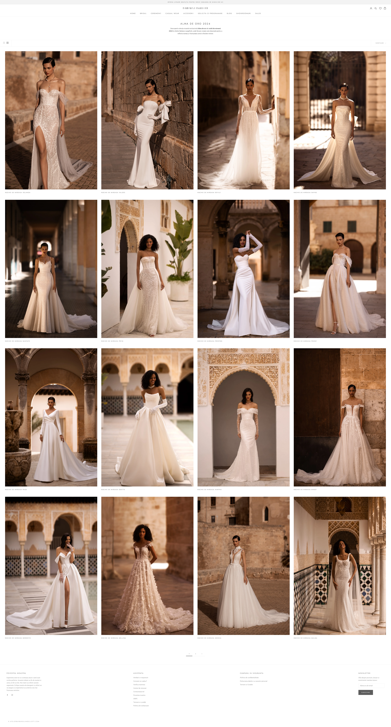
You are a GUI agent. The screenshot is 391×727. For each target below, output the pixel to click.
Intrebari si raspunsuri (140, 678)
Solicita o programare (210, 13)
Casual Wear (172, 13)
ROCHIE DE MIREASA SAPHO (305, 192)
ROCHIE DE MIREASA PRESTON (210, 341)
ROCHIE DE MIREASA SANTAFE (17, 341)
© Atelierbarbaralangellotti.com (23, 721)
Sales (258, 13)
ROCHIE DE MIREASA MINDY (305, 490)
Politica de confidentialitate (249, 678)
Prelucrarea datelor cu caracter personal (253, 681)
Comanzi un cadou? (140, 681)
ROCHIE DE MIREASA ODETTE (113, 490)
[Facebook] (7, 695)
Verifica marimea (139, 685)
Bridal (143, 13)
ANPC (135, 699)
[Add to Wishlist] (95, 53)
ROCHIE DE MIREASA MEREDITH (18, 638)
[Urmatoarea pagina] (202, 653)
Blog (229, 13)
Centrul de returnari (139, 688)
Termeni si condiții (139, 702)
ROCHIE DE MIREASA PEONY (305, 341)
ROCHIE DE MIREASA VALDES (113, 192)
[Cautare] (376, 8)
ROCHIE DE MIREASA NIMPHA (210, 490)
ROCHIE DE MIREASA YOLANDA (18, 192)
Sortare (380, 43)
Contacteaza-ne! (138, 692)
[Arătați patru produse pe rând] (7, 43)
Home (133, 13)
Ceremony (156, 13)
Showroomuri (243, 13)
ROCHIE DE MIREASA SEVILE (209, 192)
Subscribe (365, 692)
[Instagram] (12, 695)
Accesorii (188, 13)
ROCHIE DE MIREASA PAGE (16, 490)
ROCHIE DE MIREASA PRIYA (112, 341)
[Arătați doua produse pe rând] (4, 43)
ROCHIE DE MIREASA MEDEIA (209, 638)
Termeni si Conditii (246, 685)
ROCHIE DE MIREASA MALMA (305, 638)
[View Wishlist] (380, 8)
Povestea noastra (139, 695)
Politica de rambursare (141, 706)
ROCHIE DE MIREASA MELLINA (113, 638)
